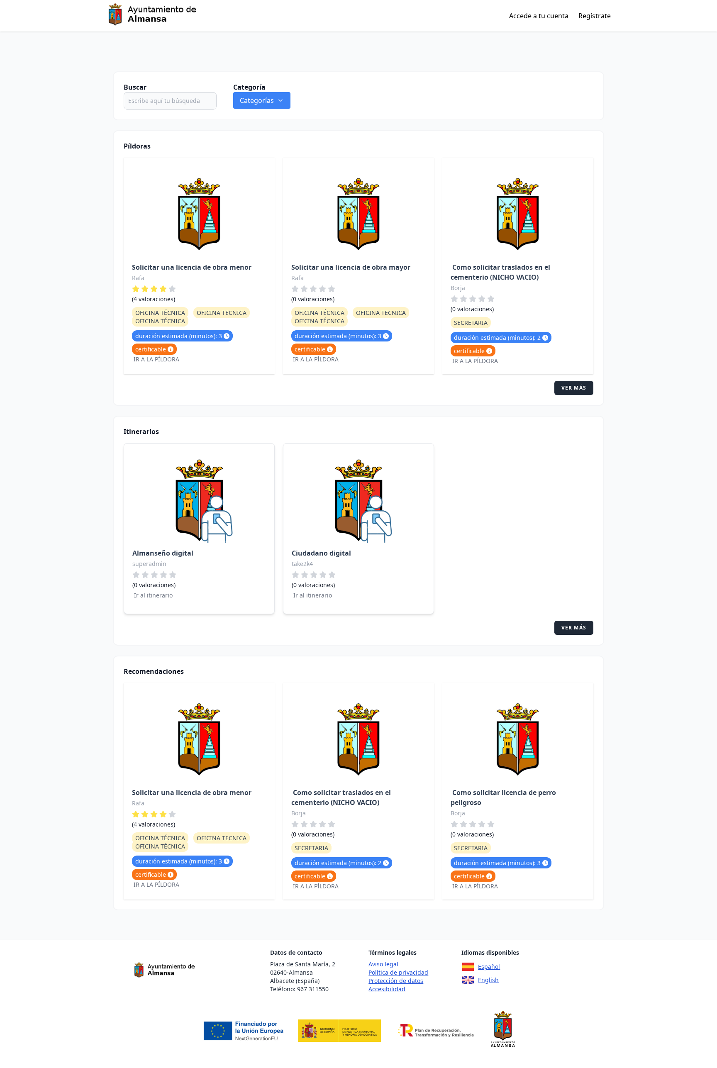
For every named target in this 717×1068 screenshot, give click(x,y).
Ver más (573, 387)
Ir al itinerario (153, 595)
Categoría (249, 87)
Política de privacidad (398, 972)
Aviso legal (383, 964)
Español (489, 966)
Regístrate (594, 15)
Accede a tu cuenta (538, 15)
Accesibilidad (386, 989)
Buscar (135, 87)
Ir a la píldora (156, 359)
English (488, 980)
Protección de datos (395, 981)
